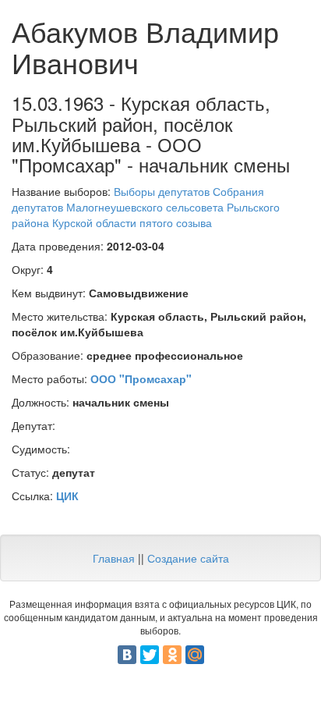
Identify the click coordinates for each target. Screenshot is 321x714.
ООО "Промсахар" (141, 378)
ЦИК (67, 495)
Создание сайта (188, 558)
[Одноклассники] (172, 654)
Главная (114, 558)
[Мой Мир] (194, 654)
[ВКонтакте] (127, 654)
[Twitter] (149, 654)
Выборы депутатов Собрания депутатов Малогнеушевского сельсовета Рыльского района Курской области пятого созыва (146, 206)
